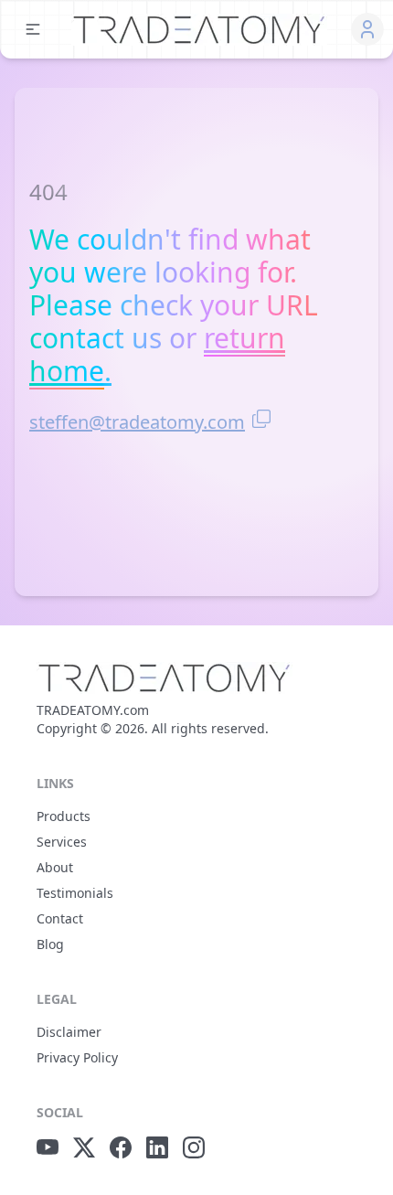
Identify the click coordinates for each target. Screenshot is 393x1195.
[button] (32, 29)
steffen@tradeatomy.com (137, 422)
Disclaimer (69, 1031)
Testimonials (75, 893)
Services (62, 841)
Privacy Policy (77, 1057)
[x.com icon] (84, 1147)
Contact (60, 918)
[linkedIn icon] (157, 1147)
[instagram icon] (194, 1147)
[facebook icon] (121, 1147)
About (55, 867)
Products (63, 816)
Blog (50, 944)
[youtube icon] (47, 1147)
